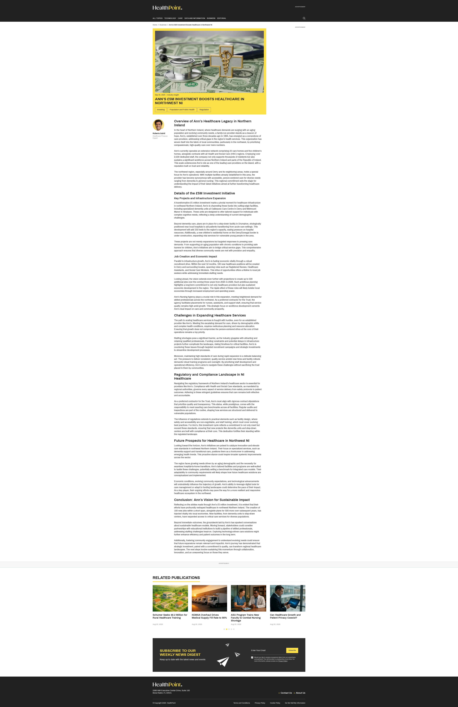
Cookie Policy (275, 703)
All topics (157, 18)
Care (180, 18)
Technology (170, 18)
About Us (300, 693)
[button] (224, 629)
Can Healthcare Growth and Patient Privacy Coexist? (285, 616)
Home (155, 25)
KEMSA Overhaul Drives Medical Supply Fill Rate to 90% (209, 616)
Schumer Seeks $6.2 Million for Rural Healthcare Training (170, 616)
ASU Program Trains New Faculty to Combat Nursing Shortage (246, 618)
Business (211, 18)
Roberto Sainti (159, 133)
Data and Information (195, 18)
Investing (161, 110)
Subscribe (292, 650)
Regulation (204, 110)
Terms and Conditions (241, 703)
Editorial (221, 18)
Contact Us (286, 693)
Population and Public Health (182, 110)
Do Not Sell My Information (295, 703)
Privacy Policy (282, 661)
